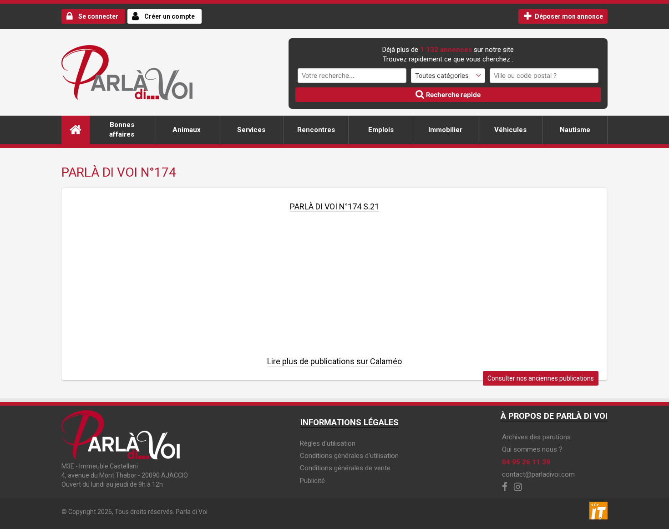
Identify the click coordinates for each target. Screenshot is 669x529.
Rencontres (316, 130)
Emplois (381, 130)
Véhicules (510, 130)
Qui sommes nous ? (532, 449)
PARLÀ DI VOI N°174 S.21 (334, 206)
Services (251, 130)
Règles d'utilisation (327, 443)
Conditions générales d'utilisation (349, 456)
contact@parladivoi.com (538, 474)
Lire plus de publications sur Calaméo (334, 361)
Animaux (186, 130)
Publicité (312, 481)
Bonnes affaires (121, 129)
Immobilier (445, 130)
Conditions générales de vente (345, 468)
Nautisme (575, 130)
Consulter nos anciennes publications (540, 378)
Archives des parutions (536, 437)
